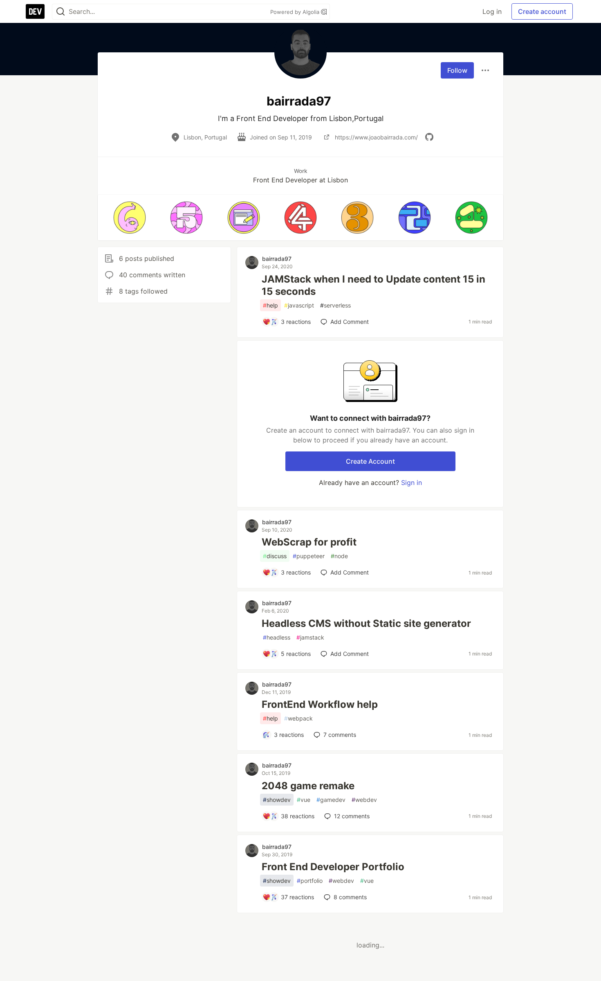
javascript (299, 305)
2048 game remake (308, 786)
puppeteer (309, 555)
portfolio (310, 880)
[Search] (60, 11)
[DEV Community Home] (35, 11)
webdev (364, 799)
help (270, 305)
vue (303, 799)
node (339, 555)
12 (352, 816)
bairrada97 (277, 258)
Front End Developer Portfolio (333, 867)
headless (276, 637)
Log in (492, 11)
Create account (542, 11)
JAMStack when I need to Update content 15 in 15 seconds (373, 285)
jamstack (310, 637)
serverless (335, 305)
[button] (129, 217)
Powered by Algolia (295, 12)
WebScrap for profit (309, 542)
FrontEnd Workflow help (320, 704)
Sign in (411, 482)
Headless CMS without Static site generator (366, 623)
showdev (277, 799)
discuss (275, 555)
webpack (298, 718)
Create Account (370, 461)
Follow (457, 70)
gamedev (330, 799)
